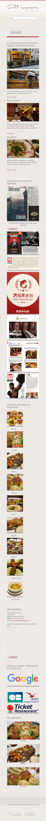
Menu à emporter (29, 813)
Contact (18, 813)
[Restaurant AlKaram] (23, 7)
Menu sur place (17, 815)
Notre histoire (29, 815)
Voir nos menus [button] (12, 170)
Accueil (9, 813)
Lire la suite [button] (10, 133)
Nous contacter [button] (11, 97)
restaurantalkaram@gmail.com (21, 620)
